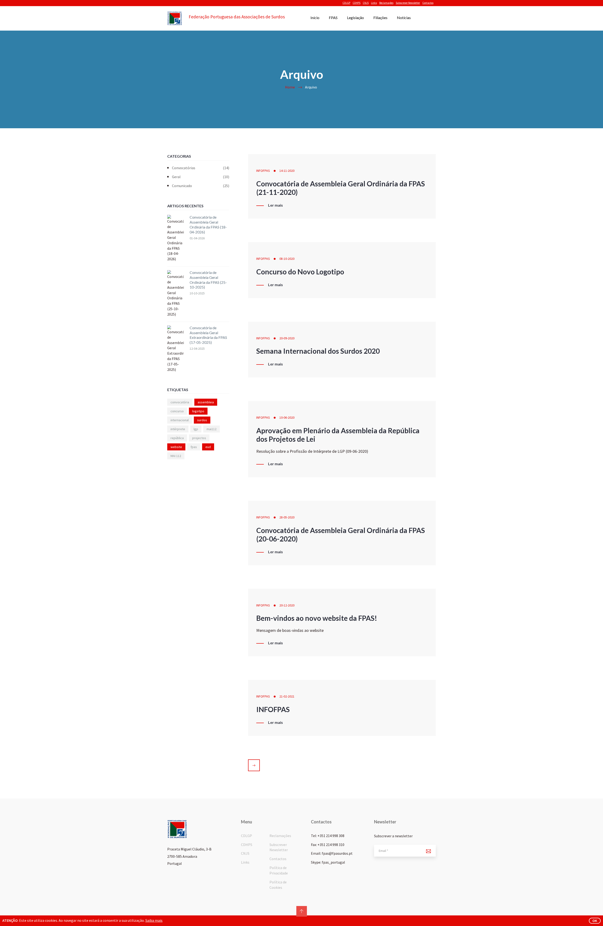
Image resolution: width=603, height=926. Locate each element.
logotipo (198, 411)
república (177, 438)
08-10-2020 (286, 259)
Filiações (380, 17)
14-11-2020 (286, 170)
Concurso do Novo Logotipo (300, 271)
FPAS (333, 17)
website (176, 447)
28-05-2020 (286, 517)
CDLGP (346, 2)
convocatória (180, 402)
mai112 (211, 429)
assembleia (206, 402)
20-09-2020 (286, 338)
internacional (180, 420)
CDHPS (356, 2)
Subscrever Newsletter (408, 2)
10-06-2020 (286, 417)
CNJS (366, 2)
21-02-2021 (286, 696)
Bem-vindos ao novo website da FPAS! (316, 618)
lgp (196, 429)
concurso (177, 411)
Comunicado (200, 185)
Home (290, 87)
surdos (202, 420)
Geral (200, 176)
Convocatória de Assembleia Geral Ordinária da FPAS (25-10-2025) (208, 279)
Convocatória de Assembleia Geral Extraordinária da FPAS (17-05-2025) (208, 335)
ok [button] (594, 920)
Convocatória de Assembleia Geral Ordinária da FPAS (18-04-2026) (208, 224)
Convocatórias (200, 167)
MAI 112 (176, 456)
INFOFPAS (263, 170)
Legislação (355, 17)
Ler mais (275, 205)
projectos (199, 438)
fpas (194, 447)
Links (374, 2)
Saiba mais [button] (154, 920)
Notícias (404, 17)
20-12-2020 (286, 605)
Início (314, 17)
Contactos (427, 2)
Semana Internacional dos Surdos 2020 (318, 351)
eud (208, 447)
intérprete (178, 429)
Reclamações (386, 2)
